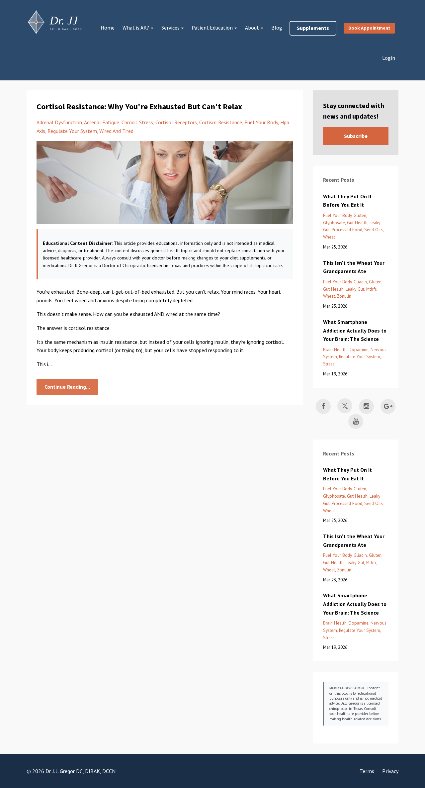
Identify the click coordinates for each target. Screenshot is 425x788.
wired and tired (116, 131)
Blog (276, 27)
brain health (335, 349)
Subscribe (356, 136)
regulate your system (72, 131)
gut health (357, 223)
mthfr (371, 289)
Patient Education (212, 27)
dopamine (359, 349)
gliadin (360, 282)
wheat (329, 237)
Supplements (313, 28)
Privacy (390, 771)
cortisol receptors (176, 122)
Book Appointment (369, 28)
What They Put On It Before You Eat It (347, 200)
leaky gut (355, 289)
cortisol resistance (220, 122)
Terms (367, 771)
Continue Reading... (67, 386)
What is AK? (136, 27)
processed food (347, 230)
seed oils (373, 230)
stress (329, 364)
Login (388, 57)
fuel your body (261, 122)
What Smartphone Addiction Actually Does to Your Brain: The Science (354, 330)
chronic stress (137, 122)
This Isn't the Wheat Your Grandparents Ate (353, 267)
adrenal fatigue (101, 122)
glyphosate (334, 223)
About (252, 27)
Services (170, 27)
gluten (360, 215)
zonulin (344, 296)
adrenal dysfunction (59, 122)
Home (108, 27)
